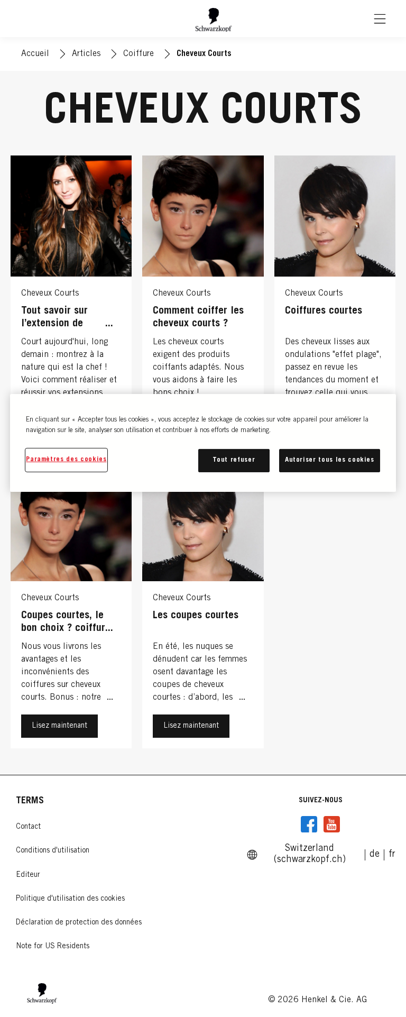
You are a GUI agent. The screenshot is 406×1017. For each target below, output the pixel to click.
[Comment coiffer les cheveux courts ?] (202, 302)
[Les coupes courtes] (202, 607)
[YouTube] (331, 824)
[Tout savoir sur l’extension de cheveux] (71, 302)
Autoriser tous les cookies (329, 460)
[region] (203, 443)
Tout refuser (234, 460)
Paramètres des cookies (66, 459)
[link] (375, 854)
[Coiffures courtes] (334, 302)
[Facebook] (309, 824)
